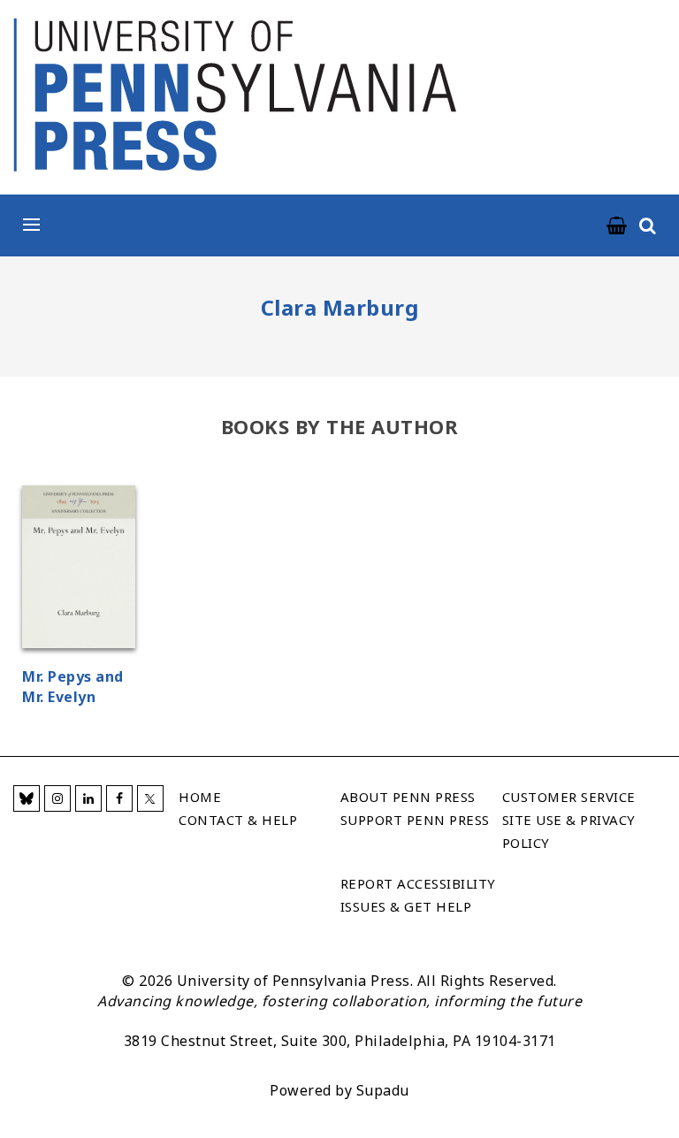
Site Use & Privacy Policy (569, 831)
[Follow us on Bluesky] (26, 798)
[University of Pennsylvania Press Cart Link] (617, 226)
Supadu (382, 1090)
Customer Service (569, 797)
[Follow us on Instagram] (57, 798)
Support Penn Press (415, 820)
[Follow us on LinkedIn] (88, 798)
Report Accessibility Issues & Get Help (418, 895)
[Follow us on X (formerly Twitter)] (150, 798)
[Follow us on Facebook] (119, 798)
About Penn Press (408, 797)
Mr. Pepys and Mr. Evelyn (73, 686)
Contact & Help (238, 820)
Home (200, 797)
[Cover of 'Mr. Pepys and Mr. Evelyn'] (78, 569)
